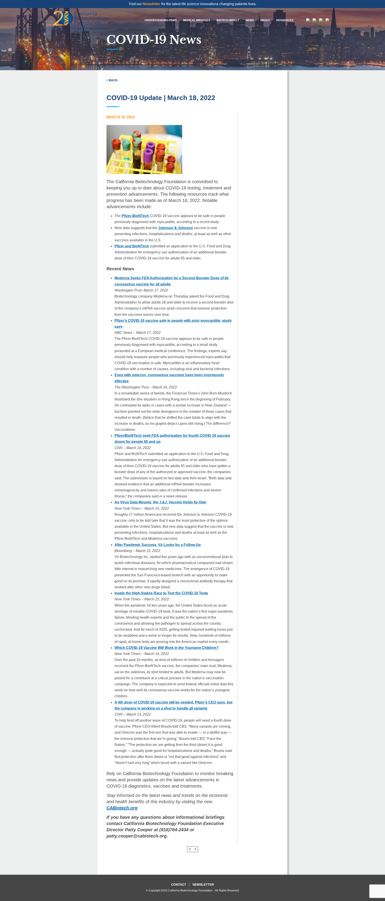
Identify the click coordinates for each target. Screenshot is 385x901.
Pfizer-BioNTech (135, 216)
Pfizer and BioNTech (132, 246)
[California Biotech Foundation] (81, 20)
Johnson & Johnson (175, 228)
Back (113, 80)
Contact (178, 884)
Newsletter (151, 4)
